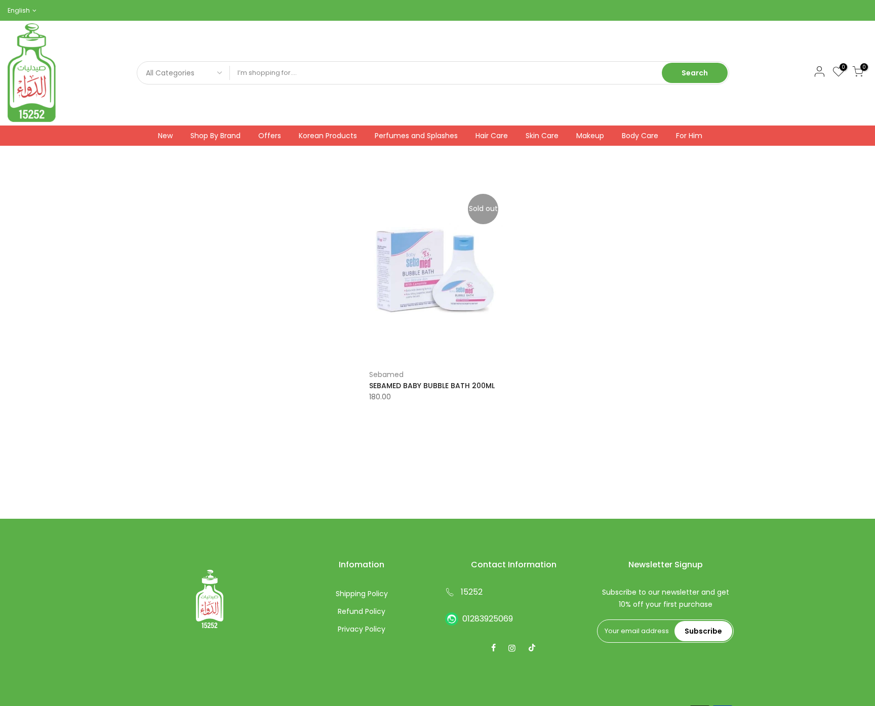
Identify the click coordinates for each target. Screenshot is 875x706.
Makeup (590, 136)
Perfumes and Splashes (416, 136)
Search (695, 73)
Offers (269, 136)
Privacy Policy (361, 629)
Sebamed (386, 374)
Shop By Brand (215, 136)
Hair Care (491, 136)
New (165, 136)
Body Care (640, 136)
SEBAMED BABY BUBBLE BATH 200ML (432, 386)
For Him (689, 136)
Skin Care (542, 136)
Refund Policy (361, 611)
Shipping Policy (362, 594)
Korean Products (328, 136)
